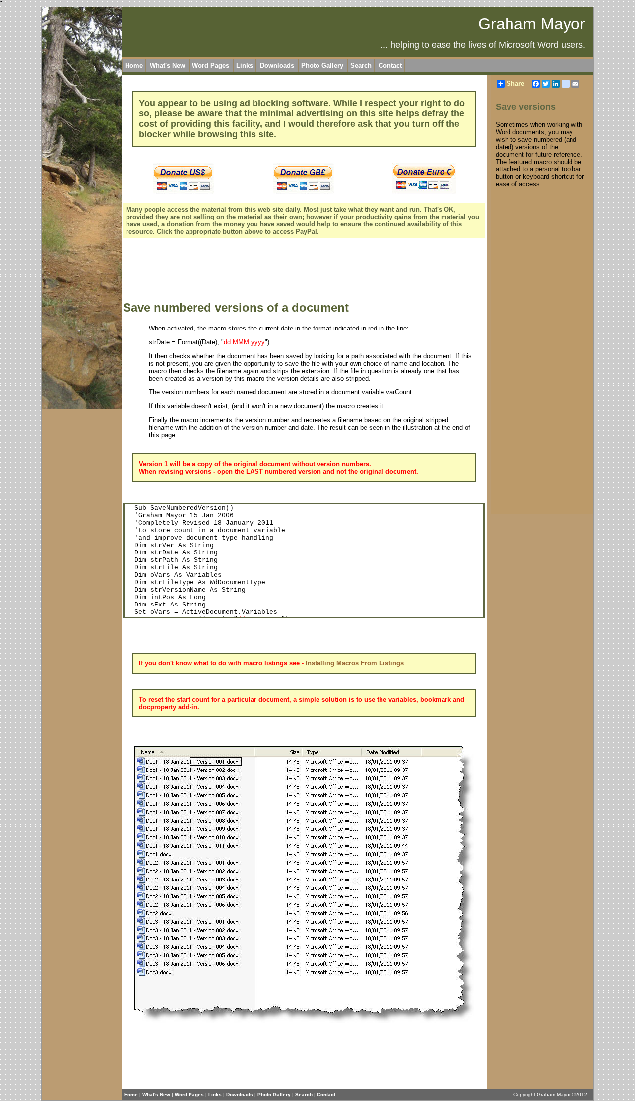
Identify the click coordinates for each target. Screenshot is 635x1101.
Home (134, 65)
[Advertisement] (303, 271)
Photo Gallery (322, 65)
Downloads (277, 65)
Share (515, 83)
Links (244, 65)
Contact (390, 65)
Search (361, 65)
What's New (167, 65)
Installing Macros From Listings (355, 663)
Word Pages (210, 65)
